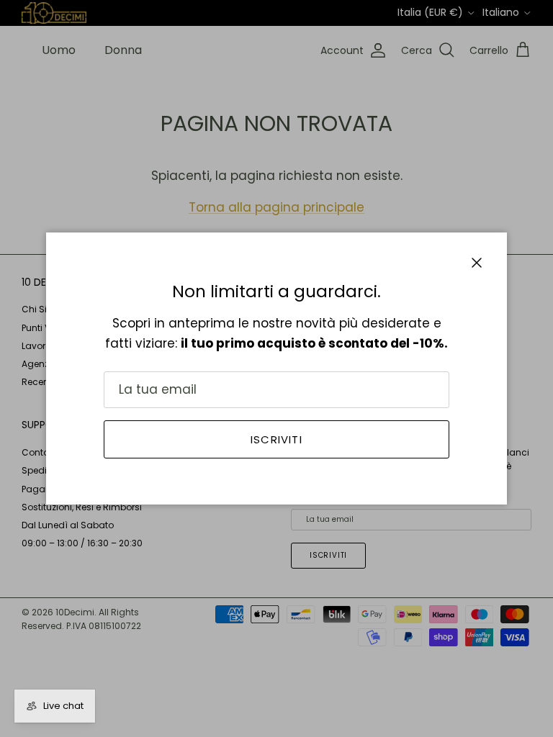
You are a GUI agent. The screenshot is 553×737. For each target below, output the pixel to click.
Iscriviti (276, 439)
